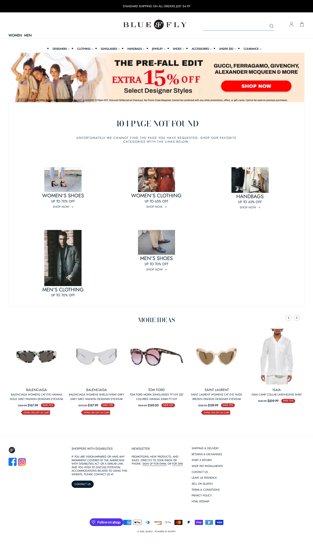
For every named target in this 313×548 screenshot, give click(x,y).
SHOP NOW (61, 207)
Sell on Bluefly (202, 484)
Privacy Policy (202, 495)
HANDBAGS (250, 196)
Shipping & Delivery (205, 448)
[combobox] (238, 26)
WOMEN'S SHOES (63, 195)
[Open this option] (36, 357)
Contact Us (200, 472)
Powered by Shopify (165, 531)
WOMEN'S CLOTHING (156, 195)
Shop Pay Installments (207, 466)
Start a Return (202, 460)
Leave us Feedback (204, 478)
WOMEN (15, 35)
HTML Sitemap (200, 501)
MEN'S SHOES (156, 258)
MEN (28, 35)
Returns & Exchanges (207, 454)
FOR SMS (177, 464)
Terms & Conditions (206, 490)
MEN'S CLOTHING (63, 289)
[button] (288, 318)
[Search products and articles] (271, 26)
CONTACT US (83, 484)
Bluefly (149, 531)
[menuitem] (60, 49)
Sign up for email (154, 464)
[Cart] (301, 24)
